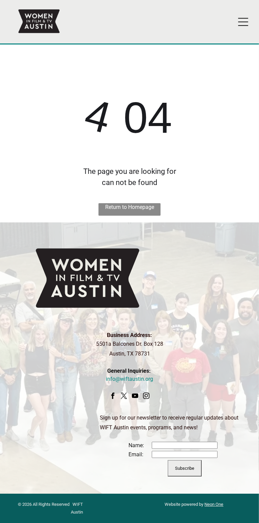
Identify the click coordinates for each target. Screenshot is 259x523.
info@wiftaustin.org (129, 379)
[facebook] (112, 396)
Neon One (213, 504)
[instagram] (146, 396)
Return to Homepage (129, 207)
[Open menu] (243, 22)
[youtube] (135, 396)
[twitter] (123, 396)
